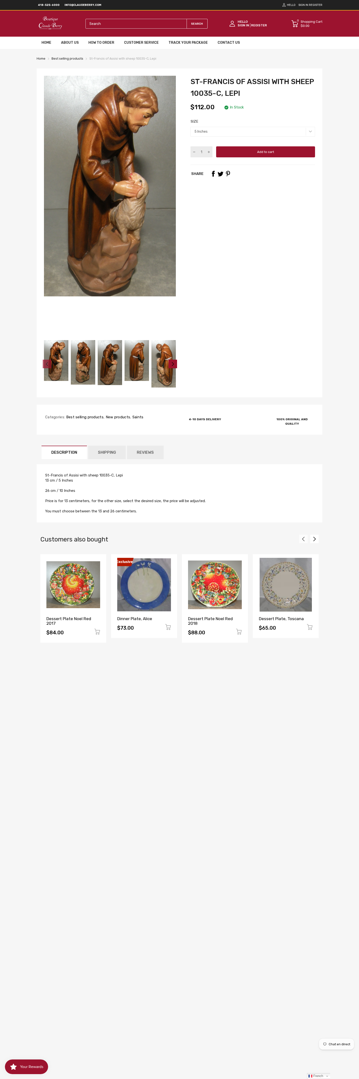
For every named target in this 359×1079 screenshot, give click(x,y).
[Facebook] (213, 174)
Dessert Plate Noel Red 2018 (210, 621)
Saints (137, 417)
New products (117, 417)
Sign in (303, 5)
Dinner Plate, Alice (134, 618)
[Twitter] (220, 174)
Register (315, 5)
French (317, 1076)
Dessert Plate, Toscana (281, 618)
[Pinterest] (228, 174)
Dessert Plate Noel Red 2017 (68, 621)
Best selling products (84, 417)
